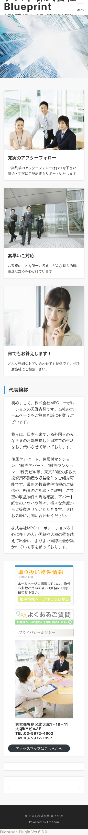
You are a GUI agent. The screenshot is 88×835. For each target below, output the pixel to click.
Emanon (53, 822)
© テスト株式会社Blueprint (44, 816)
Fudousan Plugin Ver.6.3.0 (23, 831)
